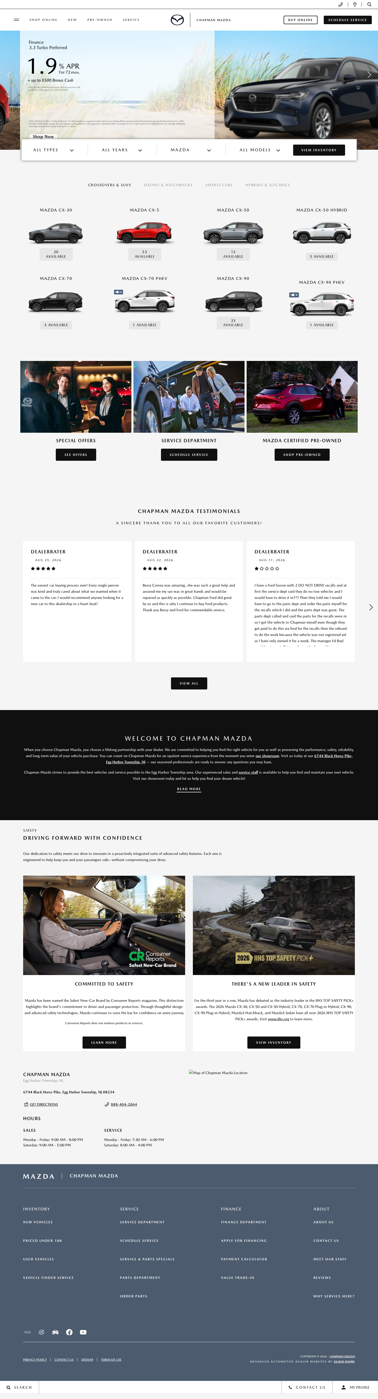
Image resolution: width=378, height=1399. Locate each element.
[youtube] (83, 1332)
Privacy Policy (35, 1359)
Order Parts (134, 1296)
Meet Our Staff (330, 1259)
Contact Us (326, 1241)
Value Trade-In (238, 1278)
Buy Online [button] (300, 20)
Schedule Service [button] (347, 20)
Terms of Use (111, 1359)
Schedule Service (139, 1241)
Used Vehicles (38, 1259)
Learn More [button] (104, 1042)
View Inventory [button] (274, 1042)
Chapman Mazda (342, 1356)
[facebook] (69, 1332)
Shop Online (43, 19)
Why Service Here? (334, 1296)
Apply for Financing (244, 1241)
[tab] (109, 185)
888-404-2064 (124, 1104)
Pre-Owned (100, 19)
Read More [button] (189, 789)
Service (131, 19)
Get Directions (44, 1104)
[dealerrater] (41, 1332)
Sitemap (87, 1359)
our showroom (267, 756)
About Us (323, 1222)
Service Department (142, 1222)
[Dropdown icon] (340, 4)
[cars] (27, 1332)
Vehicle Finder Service (48, 1278)
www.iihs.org (278, 1019)
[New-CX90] (189, 75)
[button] (369, 4)
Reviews (322, 1278)
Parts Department (140, 1278)
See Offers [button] (76, 455)
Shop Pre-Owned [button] (302, 455)
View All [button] (189, 683)
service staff (248, 772)
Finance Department (244, 1222)
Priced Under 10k (42, 1241)
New (72, 19)
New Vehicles (38, 1222)
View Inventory (319, 150)
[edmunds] (55, 1332)
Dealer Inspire (344, 1361)
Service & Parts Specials (147, 1259)
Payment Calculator (244, 1259)
